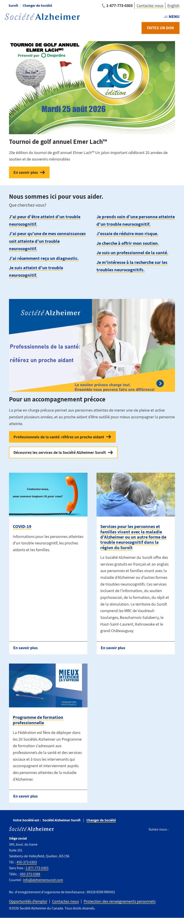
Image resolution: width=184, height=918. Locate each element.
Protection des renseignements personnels (120, 901)
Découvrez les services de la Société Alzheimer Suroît (59, 452)
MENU (174, 16)
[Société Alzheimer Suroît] (42, 16)
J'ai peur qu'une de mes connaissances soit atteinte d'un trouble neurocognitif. (47, 241)
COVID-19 (22, 526)
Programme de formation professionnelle (38, 719)
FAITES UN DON (160, 27)
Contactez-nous (150, 5)
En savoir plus (25, 172)
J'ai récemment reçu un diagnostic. (44, 258)
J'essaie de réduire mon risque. (127, 233)
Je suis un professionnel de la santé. (132, 253)
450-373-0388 (30, 874)
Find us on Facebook (173, 829)
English (173, 5)
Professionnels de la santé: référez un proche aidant (58, 436)
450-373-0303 (27, 862)
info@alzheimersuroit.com (43, 880)
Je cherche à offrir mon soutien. (127, 243)
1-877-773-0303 (37, 868)
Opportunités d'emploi (28, 901)
